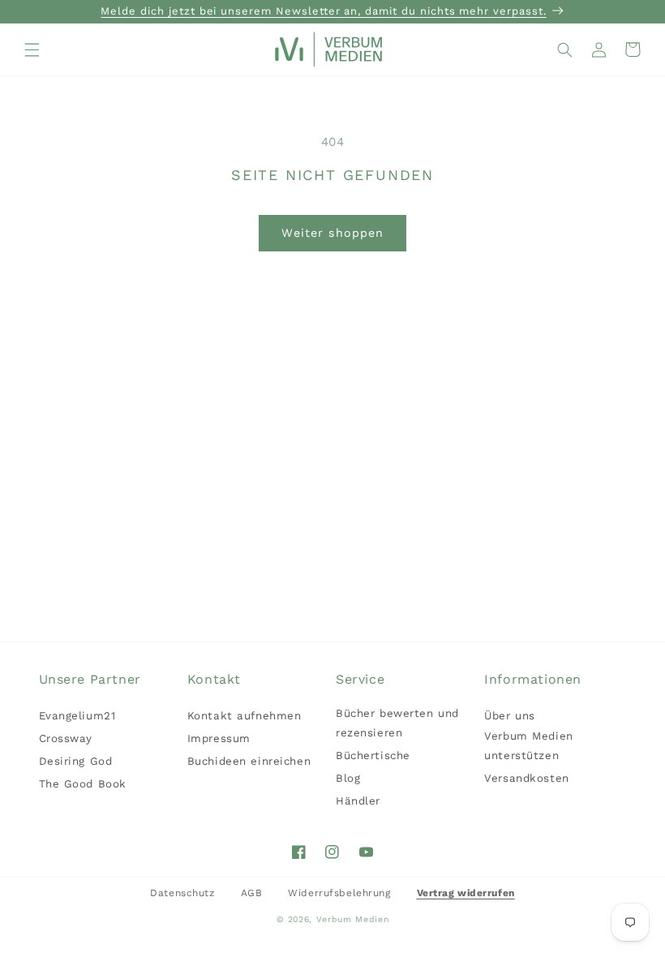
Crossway (66, 738)
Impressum (219, 738)
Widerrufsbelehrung (339, 893)
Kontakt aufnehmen (244, 716)
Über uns (509, 716)
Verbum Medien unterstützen (528, 746)
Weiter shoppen (332, 232)
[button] (32, 49)
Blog (348, 778)
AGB (252, 893)
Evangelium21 (77, 716)
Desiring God (76, 761)
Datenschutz (182, 893)
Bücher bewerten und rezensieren (397, 723)
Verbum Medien (352, 919)
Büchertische (373, 755)
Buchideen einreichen (249, 761)
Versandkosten (526, 778)
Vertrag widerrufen (466, 893)
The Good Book (83, 784)
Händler (358, 801)
